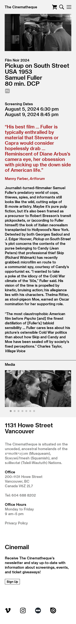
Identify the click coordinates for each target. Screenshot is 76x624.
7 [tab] (34, 411)
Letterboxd (38, 610)
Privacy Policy (16, 523)
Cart (54, 7)
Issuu (53, 610)
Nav (68, 7)
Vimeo (8, 610)
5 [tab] (26, 411)
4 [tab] (22, 411)
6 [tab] (30, 411)
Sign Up (12, 581)
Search (61, 7)
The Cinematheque (21, 7)
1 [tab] (11, 411)
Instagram (23, 610)
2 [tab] (15, 411)
